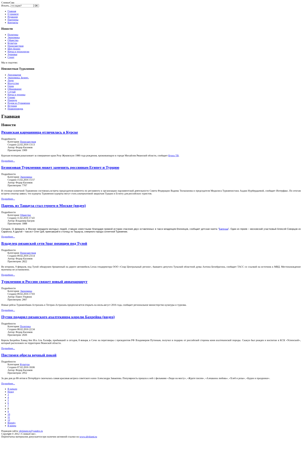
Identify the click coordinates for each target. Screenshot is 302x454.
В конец (12, 425)
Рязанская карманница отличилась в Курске (39, 132)
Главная (12, 11)
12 (9, 420)
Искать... (6, 5)
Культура (12, 43)
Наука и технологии (18, 51)
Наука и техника (16, 94)
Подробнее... (8, 161)
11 (9, 417)
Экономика (14, 37)
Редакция (13, 17)
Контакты (13, 22)
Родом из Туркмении (19, 103)
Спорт (11, 57)
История (12, 106)
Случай (12, 91)
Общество (13, 40)
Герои (11, 86)
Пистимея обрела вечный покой (28, 355)
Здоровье (12, 54)
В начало (12, 389)
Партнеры (13, 19)
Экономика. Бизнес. (18, 77)
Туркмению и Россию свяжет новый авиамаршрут (44, 282)
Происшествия (15, 46)
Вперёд (11, 422)
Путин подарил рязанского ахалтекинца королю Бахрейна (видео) (58, 317)
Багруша (223, 229)
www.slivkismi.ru (88, 436)
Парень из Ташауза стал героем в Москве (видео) (43, 206)
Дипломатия (14, 74)
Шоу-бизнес (14, 48)
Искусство (13, 83)
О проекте (13, 14)
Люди (11, 80)
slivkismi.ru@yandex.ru (31, 431)
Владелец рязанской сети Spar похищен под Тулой (44, 243)
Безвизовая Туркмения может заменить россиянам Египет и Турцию (60, 167)
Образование (15, 89)
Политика (13, 34)
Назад (11, 391)
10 (9, 414)
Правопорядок (15, 108)
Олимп (11, 97)
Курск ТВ (173, 155)
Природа (12, 100)
